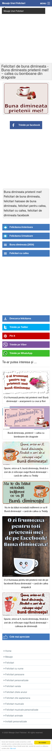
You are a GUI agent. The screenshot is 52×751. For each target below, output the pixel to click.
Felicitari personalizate (16, 680)
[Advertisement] (26, 34)
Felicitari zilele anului (16, 692)
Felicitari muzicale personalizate (21, 709)
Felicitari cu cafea (19, 253)
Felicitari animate (14, 715)
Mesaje (9, 656)
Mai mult (13, 748)
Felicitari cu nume (14, 668)
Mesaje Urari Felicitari (13, 3)
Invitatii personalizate (16, 721)
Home (8, 650)
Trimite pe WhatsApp (21, 353)
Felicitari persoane (14, 674)
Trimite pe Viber (18, 344)
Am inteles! (42, 742)
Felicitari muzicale (14, 703)
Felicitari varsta (13, 686)
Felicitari (9, 662)
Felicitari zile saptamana (17, 698)
